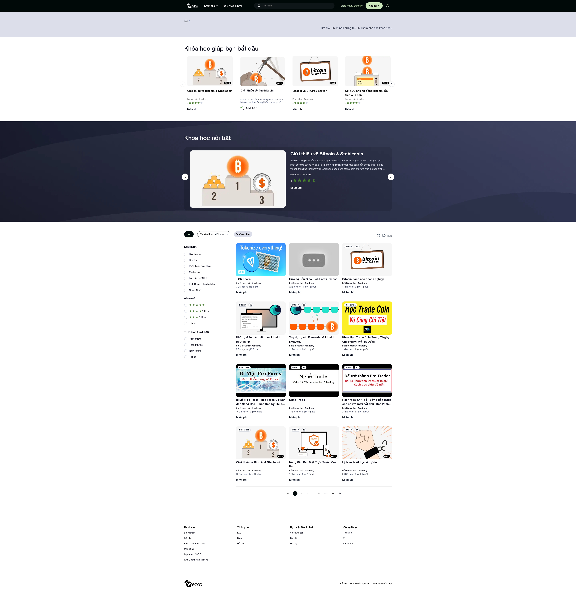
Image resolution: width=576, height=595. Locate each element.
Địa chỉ (293, 538)
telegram (347, 533)
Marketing (189, 549)
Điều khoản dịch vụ (359, 583)
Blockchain (189, 533)
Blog (239, 538)
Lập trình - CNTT (192, 554)
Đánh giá (189, 298)
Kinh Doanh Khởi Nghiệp (196, 560)
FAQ (239, 533)
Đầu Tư (188, 538)
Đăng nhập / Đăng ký (351, 5)
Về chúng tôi (296, 533)
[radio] (295, 180)
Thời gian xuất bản (196, 332)
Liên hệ (293, 543)
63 (333, 493)
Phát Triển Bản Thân (194, 543)
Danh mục (190, 247)
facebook (348, 543)
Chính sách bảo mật (382, 583)
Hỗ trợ (240, 543)
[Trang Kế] (339, 493)
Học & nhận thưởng (232, 5)
